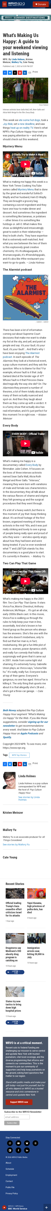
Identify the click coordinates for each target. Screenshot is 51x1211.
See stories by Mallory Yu (16, 844)
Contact (9, 1181)
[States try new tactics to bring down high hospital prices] (15, 992)
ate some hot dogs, (30, 120)
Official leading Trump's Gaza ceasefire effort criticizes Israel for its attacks (14, 909)
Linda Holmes (18, 59)
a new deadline (26, 123)
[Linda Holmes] (9, 780)
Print (35, 71)
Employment (11, 1175)
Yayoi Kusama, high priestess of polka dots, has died (36, 907)
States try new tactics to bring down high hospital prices (13, 1006)
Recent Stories (15, 884)
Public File (10, 1187)
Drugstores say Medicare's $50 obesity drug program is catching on (13, 954)
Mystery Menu (26, 189)
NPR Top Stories (19, 755)
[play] (4, 1207)
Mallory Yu (17, 62)
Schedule (10, 1169)
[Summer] (25, 18)
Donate (42, 4)
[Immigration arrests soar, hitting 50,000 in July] (36, 938)
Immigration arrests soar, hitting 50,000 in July (35, 952)
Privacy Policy (12, 1193)
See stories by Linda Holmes (29, 798)
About (8, 1163)
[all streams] (47, 1207)
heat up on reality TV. (22, 127)
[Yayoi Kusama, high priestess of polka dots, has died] (36, 893)
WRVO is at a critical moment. (24, 1043)
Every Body (32, 464)
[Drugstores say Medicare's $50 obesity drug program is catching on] (15, 938)
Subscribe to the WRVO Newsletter (23, 1112)
